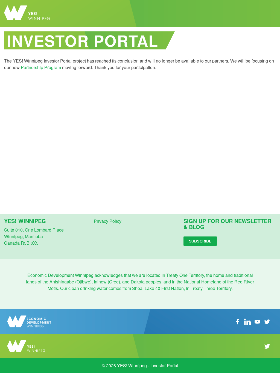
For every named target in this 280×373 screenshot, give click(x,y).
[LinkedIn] (247, 321)
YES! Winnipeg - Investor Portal (31, 13)
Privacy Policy (107, 221)
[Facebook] (237, 321)
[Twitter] (267, 321)
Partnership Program (41, 67)
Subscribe (200, 241)
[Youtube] (257, 321)
